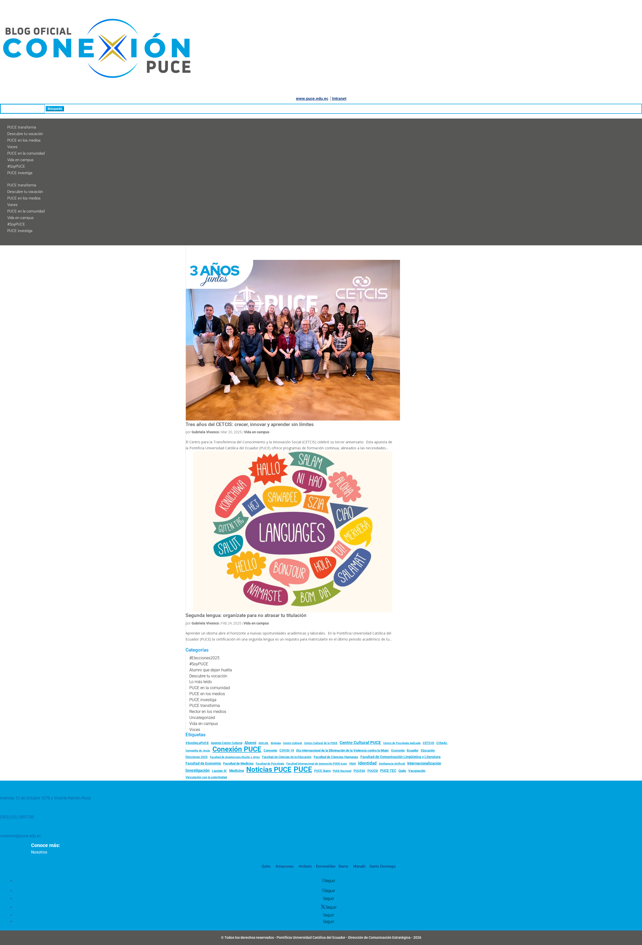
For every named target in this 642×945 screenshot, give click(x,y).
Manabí (358, 866)
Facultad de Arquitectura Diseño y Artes (235, 757)
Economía (398, 750)
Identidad (367, 763)
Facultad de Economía (203, 763)
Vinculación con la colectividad (206, 777)
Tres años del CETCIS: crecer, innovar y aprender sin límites (250, 424)
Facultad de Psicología (270, 763)
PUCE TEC (388, 771)
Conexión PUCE (236, 749)
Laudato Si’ (219, 771)
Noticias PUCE (268, 770)
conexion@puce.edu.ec (20, 835)
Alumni (250, 743)
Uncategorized (202, 717)
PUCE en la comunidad (26, 153)
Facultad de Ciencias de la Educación (286, 757)
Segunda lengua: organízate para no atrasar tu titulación (246, 615)
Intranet (339, 98)
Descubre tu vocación (25, 134)
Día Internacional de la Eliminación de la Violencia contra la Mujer (342, 750)
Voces (12, 147)
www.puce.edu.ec (312, 98)
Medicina (236, 771)
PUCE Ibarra (322, 771)
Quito (402, 771)
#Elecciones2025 (204, 658)
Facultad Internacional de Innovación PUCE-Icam (316, 763)
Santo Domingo (382, 866)
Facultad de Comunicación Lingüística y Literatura (400, 757)
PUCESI (372, 771)
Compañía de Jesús (198, 750)
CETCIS (428, 743)
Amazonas (284, 866)
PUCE (303, 770)
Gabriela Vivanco (205, 432)
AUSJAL (264, 743)
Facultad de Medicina (238, 763)
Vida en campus (20, 160)
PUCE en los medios (24, 140)
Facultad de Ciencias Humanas (336, 757)
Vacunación (416, 771)
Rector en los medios (207, 711)
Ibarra (343, 866)
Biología (276, 743)
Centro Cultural (292, 743)
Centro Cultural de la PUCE (320, 743)
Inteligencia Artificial (392, 763)
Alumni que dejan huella (210, 670)
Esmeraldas (326, 866)
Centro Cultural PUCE (360, 742)
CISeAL (441, 743)
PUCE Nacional (342, 771)
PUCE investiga (19, 173)
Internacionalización (424, 763)
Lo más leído (200, 681)
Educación (428, 750)
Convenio (270, 750)
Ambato (305, 866)
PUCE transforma (21, 127)
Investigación (198, 770)
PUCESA (359, 771)
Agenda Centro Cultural (226, 743)
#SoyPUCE (16, 166)
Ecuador (413, 750)
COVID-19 (286, 750)
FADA (352, 763)
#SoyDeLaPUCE (197, 743)
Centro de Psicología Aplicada (402, 743)
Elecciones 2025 (197, 757)
